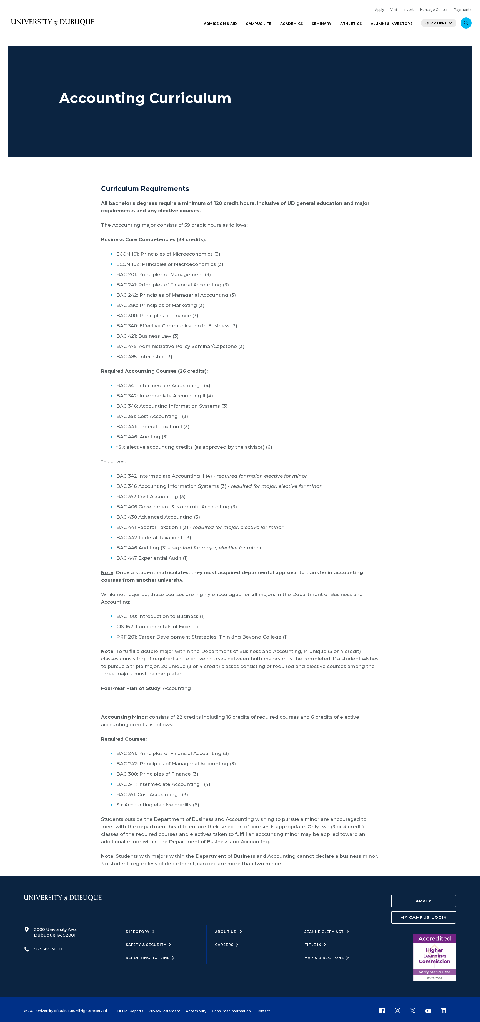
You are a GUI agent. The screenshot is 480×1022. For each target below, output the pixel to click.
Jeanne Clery (324, 932)
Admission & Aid (220, 24)
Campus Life (258, 24)
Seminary (321, 24)
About (226, 932)
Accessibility (196, 1011)
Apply (379, 9)
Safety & (146, 945)
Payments (462, 9)
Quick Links (435, 23)
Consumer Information (231, 1011)
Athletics (351, 24)
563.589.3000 (48, 949)
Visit (394, 9)
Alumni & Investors (391, 24)
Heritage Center (434, 9)
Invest (409, 9)
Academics (291, 24)
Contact (263, 1011)
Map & (324, 958)
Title (312, 945)
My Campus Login (423, 917)
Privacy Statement (164, 1011)
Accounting (177, 688)
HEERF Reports (130, 1011)
